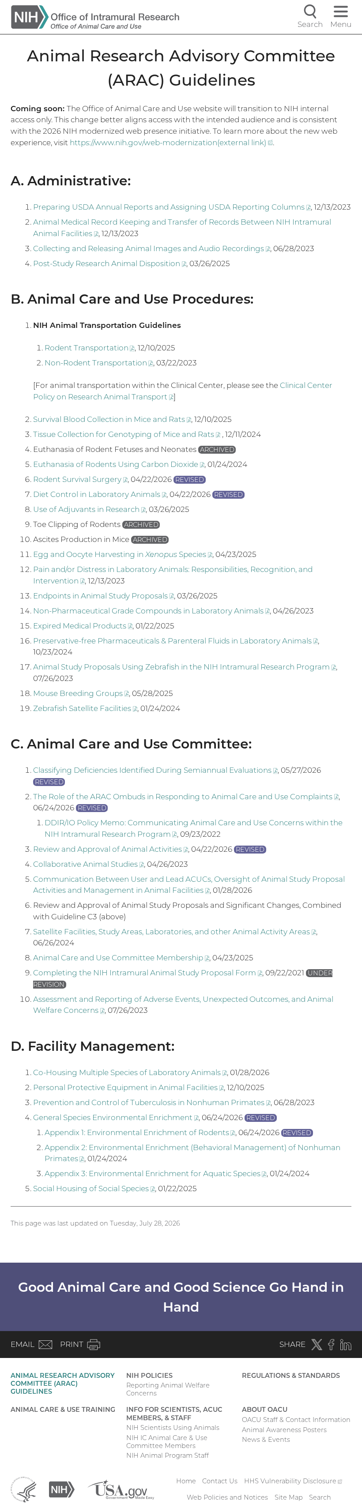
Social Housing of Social (94, 1188)
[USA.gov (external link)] (120, 1489)
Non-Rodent (99, 362)
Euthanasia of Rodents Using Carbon (118, 464)
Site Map (289, 1497)
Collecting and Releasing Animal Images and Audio (151, 248)
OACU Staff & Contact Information (296, 1420)
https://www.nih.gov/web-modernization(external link (171, 142)
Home (186, 1481)
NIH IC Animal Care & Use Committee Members (166, 1442)
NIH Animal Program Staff (167, 1455)
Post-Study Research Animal (109, 263)
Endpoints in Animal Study (103, 595)
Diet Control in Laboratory (99, 494)
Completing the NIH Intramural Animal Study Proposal (147, 972)
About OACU (264, 1410)
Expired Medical (82, 625)
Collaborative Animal (88, 864)
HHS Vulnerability (293, 1481)
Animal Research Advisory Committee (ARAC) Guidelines (63, 1383)
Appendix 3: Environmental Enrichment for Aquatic (156, 1173)
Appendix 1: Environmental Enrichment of (140, 1132)
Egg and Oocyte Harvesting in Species (122, 554)
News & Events (266, 1440)
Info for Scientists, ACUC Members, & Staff (174, 1414)
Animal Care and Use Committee (121, 957)
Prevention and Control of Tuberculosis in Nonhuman (152, 1102)
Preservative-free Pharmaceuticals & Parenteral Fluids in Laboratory (175, 640)
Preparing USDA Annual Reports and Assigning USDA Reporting (172, 207)
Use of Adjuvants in (89, 509)
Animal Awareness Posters (284, 1430)
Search (320, 1497)
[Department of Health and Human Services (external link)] (23, 1489)
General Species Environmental (116, 1117)
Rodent (90, 347)
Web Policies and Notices (227, 1497)
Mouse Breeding (81, 693)
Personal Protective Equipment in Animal (128, 1087)
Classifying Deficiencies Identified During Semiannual (155, 770)
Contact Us (220, 1481)
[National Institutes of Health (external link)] (62, 1489)
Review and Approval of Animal (110, 849)
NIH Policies (149, 1376)
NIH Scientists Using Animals (172, 1428)
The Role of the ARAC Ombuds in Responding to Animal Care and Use (186, 796)
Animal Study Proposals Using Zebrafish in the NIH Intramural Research (184, 666)
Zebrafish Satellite (85, 708)
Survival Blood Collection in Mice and (112, 419)
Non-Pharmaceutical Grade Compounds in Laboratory (151, 610)
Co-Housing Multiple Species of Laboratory (130, 1072)
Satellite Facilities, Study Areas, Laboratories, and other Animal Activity (174, 931)
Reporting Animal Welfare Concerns (168, 1389)
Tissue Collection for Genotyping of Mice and (127, 434)
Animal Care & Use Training (63, 1410)
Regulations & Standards (291, 1376)
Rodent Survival (80, 479)
